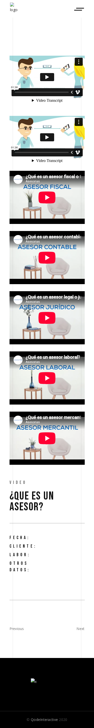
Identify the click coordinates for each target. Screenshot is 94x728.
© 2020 (47, 719)
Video (18, 482)
